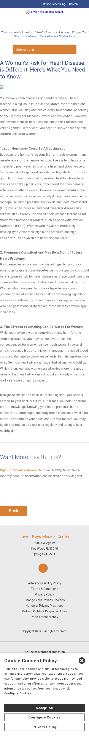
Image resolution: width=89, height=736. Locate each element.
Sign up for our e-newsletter (21, 470)
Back (13, 510)
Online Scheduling (54, 4)
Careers (74, 4)
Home (4, 32)
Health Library (46, 32)
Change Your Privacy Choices (44, 600)
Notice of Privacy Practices (45, 605)
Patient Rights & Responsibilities (44, 611)
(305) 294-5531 (44, 554)
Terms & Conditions (44, 589)
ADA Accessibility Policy (44, 583)
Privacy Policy (44, 594)
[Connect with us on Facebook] (43, 568)
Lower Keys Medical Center (44, 536)
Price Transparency (44, 617)
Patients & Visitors (22, 32)
